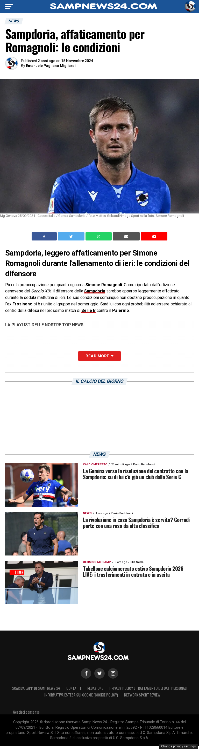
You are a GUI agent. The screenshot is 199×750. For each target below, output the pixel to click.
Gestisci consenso (26, 712)
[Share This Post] (99, 236)
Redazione (95, 688)
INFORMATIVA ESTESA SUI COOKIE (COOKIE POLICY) (81, 695)
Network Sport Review (142, 695)
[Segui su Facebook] (86, 673)
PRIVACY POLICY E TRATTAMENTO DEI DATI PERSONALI (148, 688)
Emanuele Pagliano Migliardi (51, 66)
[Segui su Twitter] (99, 673)
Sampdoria (94, 291)
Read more (97, 356)
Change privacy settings (178, 746)
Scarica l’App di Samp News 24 (36, 688)
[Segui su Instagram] (113, 673)
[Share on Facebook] (45, 236)
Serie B (88, 310)
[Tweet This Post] (72, 236)
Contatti (73, 688)
